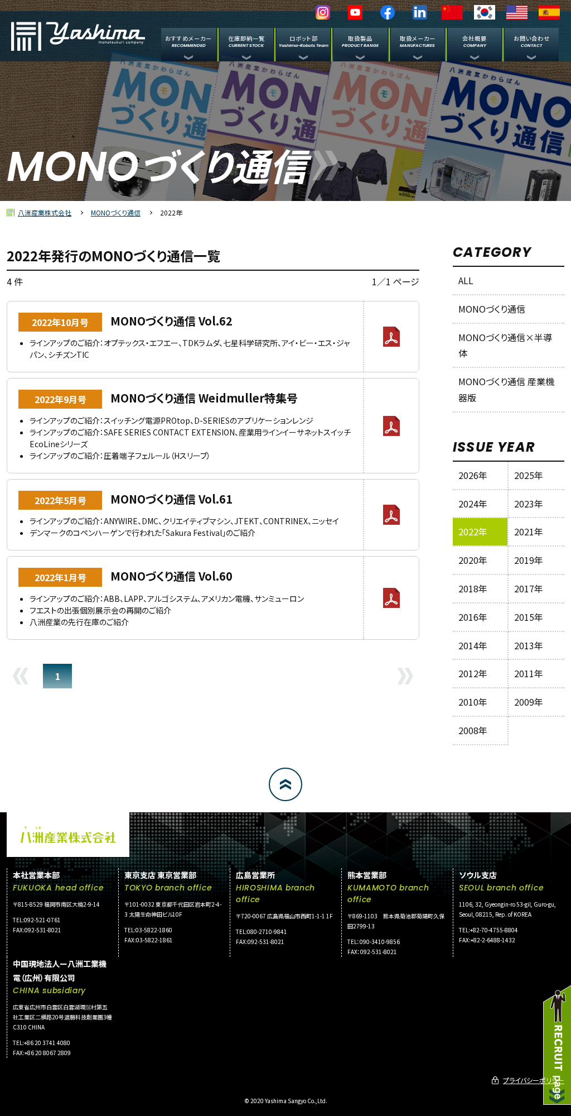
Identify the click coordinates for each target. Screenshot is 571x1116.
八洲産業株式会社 (44, 212)
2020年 (472, 560)
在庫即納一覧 (246, 41)
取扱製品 (360, 41)
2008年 (472, 730)
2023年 (528, 503)
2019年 (528, 560)
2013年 (528, 645)
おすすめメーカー (188, 41)
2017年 (528, 588)
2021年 (528, 531)
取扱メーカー (417, 41)
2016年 (472, 617)
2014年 (472, 645)
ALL (465, 280)
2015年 (528, 617)
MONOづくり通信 (116, 212)
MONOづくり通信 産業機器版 (506, 389)
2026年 (472, 475)
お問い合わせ (532, 41)
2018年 (472, 588)
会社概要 (474, 41)
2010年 (472, 701)
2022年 (472, 531)
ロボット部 (303, 41)
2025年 (528, 475)
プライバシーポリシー (533, 1080)
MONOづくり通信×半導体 (505, 345)
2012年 (472, 673)
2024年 (472, 503)
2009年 (528, 701)
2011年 (528, 673)
